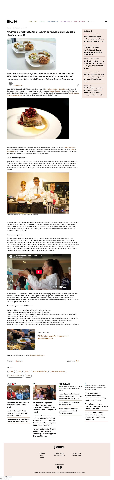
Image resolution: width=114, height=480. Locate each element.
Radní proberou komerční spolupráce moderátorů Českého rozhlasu (68, 410)
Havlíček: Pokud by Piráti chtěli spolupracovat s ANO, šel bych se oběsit (18, 413)
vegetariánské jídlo (40, 371)
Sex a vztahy (87, 34)
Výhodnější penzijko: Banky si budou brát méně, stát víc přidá (18, 404)
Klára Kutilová (97, 34)
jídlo (28, 375)
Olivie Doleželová (94, 58)
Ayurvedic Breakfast (58, 371)
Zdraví (85, 72)
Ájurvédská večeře (15, 375)
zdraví (11, 371)
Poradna (86, 45)
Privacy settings (4, 479)
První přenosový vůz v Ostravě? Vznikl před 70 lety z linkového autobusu (96, 406)
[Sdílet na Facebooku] (76, 361)
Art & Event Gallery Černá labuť (56, 89)
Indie (27, 371)
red (91, 85)
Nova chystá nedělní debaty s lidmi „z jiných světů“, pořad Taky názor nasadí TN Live (70, 396)
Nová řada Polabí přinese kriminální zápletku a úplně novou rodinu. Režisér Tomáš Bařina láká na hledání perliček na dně (44, 407)
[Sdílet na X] (78, 361)
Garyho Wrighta (70, 147)
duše (19, 371)
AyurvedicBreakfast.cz (37, 355)
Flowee (12, 22)
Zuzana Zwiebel (54, 91)
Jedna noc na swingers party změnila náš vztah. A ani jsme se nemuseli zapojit (94, 38)
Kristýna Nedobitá (95, 45)
